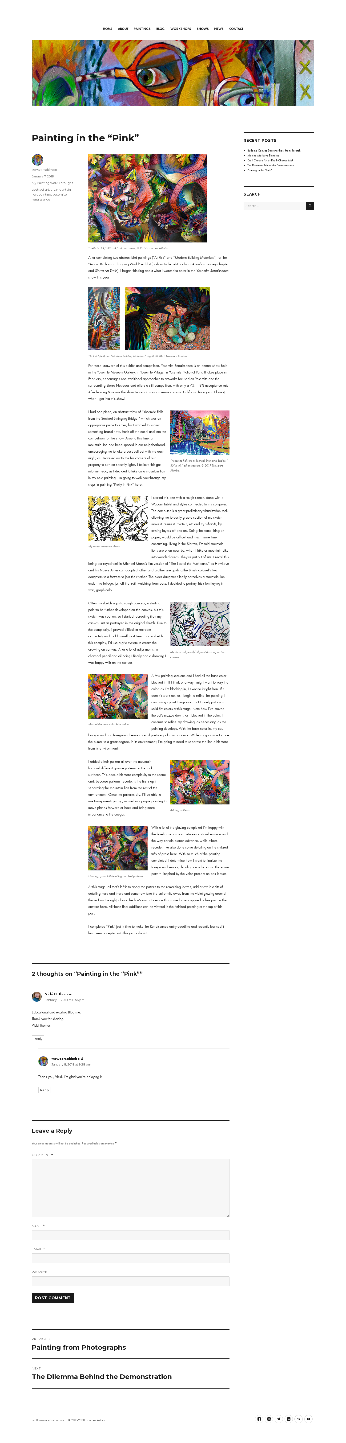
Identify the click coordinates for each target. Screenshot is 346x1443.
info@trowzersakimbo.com (48, 1420)
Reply (38, 1039)
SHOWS (203, 29)
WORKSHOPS (180, 29)
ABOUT (123, 29)
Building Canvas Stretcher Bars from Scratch (274, 150)
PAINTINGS (142, 29)
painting (45, 194)
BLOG (160, 29)
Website (39, 1272)
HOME (107, 29)
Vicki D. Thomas (58, 994)
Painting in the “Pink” (259, 170)
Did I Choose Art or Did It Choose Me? (270, 160)
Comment (42, 1155)
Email (38, 1249)
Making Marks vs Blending (263, 155)
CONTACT (236, 29)
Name (38, 1226)
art (53, 189)
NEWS (219, 29)
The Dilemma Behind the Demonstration (270, 165)
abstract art (40, 189)
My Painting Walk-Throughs (52, 183)
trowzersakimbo (44, 170)
